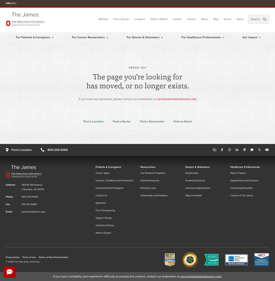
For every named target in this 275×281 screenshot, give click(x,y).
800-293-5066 (58, 150)
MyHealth (101, 203)
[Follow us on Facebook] (222, 150)
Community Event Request (109, 188)
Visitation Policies (105, 225)
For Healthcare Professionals (201, 37)
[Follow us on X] (259, 150)
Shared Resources (149, 180)
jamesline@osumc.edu (33, 211)
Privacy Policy (12, 257)
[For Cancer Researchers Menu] (107, 37)
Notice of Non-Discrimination (53, 257)
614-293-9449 (29, 204)
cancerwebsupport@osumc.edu (200, 276)
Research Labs (148, 188)
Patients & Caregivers (108, 167)
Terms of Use (29, 257)
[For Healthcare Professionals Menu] (223, 37)
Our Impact (249, 37)
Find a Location (93, 121)
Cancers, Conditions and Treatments (114, 180)
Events (228, 19)
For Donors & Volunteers (143, 37)
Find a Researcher (152, 121)
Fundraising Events (195, 180)
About (240, 19)
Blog (216, 19)
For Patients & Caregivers (33, 37)
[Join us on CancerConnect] (215, 150)
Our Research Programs (152, 173)
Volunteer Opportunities (197, 188)
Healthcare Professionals (245, 167)
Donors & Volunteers (197, 167)
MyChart (103, 19)
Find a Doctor (121, 19)
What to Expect (103, 232)
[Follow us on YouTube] (267, 150)
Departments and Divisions (244, 180)
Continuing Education (241, 188)
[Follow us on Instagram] (229, 150)
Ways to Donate (193, 195)
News (204, 19)
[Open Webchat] (9, 271)
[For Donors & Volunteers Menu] (162, 37)
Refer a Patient (159, 19)
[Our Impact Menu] (259, 37)
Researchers (147, 167)
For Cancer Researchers (88, 37)
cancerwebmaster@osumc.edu (177, 99)
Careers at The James (241, 195)
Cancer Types (103, 173)
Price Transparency (105, 210)
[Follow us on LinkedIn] (237, 150)
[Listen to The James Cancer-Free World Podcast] (244, 150)
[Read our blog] (251, 150)
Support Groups (104, 217)
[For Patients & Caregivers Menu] (52, 37)
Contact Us (101, 195)
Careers (191, 19)
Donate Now (191, 173)
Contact (177, 19)
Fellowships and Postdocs (153, 195)
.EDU (11, 3)
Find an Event (183, 121)
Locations (139, 19)
